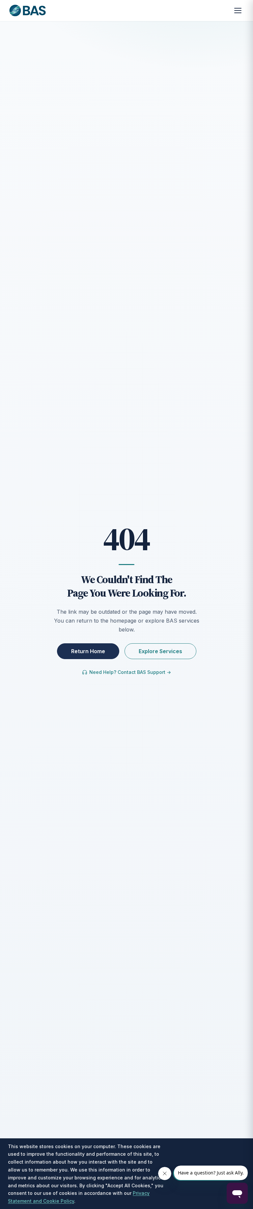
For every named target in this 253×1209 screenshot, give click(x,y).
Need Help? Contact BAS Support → (130, 672)
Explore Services (160, 651)
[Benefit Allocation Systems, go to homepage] (27, 10)
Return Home (88, 651)
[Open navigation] (238, 10)
